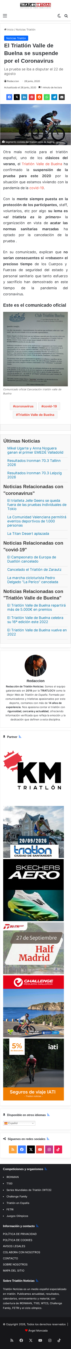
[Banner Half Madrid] (33, 973)
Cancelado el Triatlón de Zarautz (34, 569)
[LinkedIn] (24, 97)
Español (12, 1123)
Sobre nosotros (15, 1264)
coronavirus (24, 406)
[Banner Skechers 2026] (33, 920)
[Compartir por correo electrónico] (62, 97)
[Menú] (5, 15)
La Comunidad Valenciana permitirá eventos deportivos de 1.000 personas (36, 521)
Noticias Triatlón (26, 29)
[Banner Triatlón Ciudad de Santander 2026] (33, 856)
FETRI (10, 1209)
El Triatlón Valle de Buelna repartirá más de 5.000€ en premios (36, 607)
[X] (17, 97)
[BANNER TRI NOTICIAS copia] (33, 803)
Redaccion (13, 81)
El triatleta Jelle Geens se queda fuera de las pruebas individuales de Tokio (36, 505)
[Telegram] (54, 97)
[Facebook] (9, 97)
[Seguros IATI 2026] (33, 1099)
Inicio (10, 29)
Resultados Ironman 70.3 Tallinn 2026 (34, 463)
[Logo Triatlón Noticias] (35, 6)
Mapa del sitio (13, 1270)
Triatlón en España (18, 1202)
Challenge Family (17, 1196)
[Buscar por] (66, 15)
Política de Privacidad (20, 1234)
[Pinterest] (32, 97)
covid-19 (36, 188)
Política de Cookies (17, 1240)
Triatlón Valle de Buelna (42, 164)
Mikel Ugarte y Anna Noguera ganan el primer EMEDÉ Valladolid (35, 450)
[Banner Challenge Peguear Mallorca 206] (33, 1036)
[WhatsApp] (47, 97)
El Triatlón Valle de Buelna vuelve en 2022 (37, 632)
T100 (9, 1183)
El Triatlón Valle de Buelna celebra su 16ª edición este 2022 (35, 620)
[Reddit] (39, 97)
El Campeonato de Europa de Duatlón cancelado (31, 559)
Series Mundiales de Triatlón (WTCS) (29, 1190)
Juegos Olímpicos (17, 1215)
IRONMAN (13, 1177)
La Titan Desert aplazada (28, 534)
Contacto (10, 1258)
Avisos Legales (14, 1246)
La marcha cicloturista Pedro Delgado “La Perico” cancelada (32, 580)
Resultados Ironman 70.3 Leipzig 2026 (34, 475)
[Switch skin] (59, 15)
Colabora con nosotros (21, 1252)
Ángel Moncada (38, 1330)
